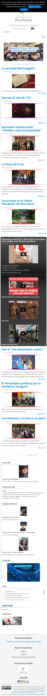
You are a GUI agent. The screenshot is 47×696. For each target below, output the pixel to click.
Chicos (23, 654)
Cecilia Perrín (10, 591)
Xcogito (14, 694)
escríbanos (6, 32)
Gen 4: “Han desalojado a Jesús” (22, 349)
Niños (23, 651)
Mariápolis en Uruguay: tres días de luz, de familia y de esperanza (24, 49)
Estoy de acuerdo (34, 7)
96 (34, 455)
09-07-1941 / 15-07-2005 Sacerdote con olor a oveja (20, 481)
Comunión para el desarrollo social (17, 597)
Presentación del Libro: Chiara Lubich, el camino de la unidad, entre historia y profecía (23, 240)
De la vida (6, 462)
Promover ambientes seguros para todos (23, 641)
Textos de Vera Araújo (10, 520)
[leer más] (41, 93)
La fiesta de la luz (13, 164)
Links (5, 586)
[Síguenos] (19, 681)
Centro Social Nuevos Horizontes (16, 593)
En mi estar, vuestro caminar (13, 552)
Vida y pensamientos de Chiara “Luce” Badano (18, 555)
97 (37, 455)
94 (27, 455)
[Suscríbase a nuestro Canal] (27, 681)
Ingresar (5, 609)
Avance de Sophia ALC (10, 344)
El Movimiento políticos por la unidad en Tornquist (21, 385)
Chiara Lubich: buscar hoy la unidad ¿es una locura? (21, 297)
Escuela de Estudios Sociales (14, 600)
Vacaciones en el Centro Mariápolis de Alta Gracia (18, 202)
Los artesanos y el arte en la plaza (23, 418)
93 (24, 455)
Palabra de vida (9, 487)
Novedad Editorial (10, 503)
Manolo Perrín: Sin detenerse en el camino (19, 532)
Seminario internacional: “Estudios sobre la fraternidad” (21, 128)
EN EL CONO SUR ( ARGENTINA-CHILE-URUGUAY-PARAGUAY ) (23, 14)
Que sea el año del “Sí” (16, 97)
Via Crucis (5, 321)
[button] (5, 51)
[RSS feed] (22, 681)
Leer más (24, 9)
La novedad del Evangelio (18, 68)
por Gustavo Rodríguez (10, 535)
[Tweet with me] (25, 681)
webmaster (21, 689)
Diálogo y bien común (11, 517)
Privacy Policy (41, 694)
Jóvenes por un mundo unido (23, 657)
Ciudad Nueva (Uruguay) (13, 595)
